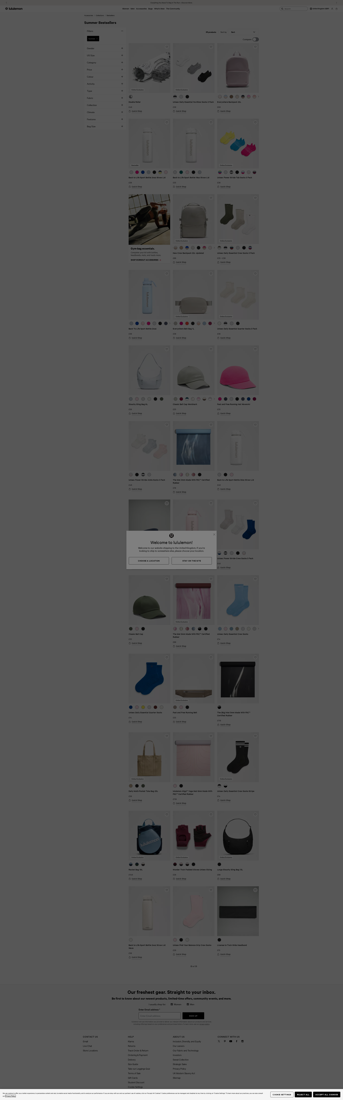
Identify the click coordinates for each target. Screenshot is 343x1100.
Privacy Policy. (10, 1096)
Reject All (303, 1094)
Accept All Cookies (326, 1094)
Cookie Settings (282, 1094)
